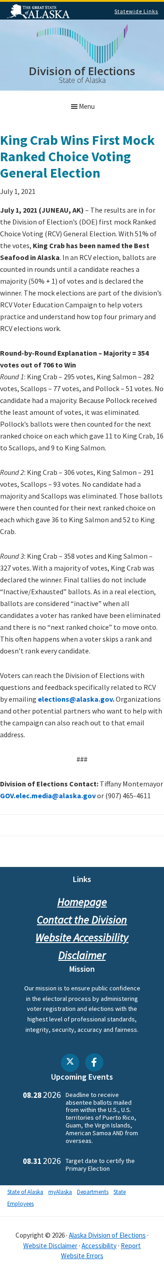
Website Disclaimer (50, 1245)
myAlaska (60, 1191)
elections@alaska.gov (75, 699)
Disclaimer (82, 955)
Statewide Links (136, 11)
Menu (87, 106)
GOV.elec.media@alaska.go (46, 795)
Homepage (82, 902)
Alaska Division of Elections (107, 1235)
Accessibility (99, 1245)
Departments (92, 1191)
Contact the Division (82, 920)
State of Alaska (39, 12)
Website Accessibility (82, 937)
